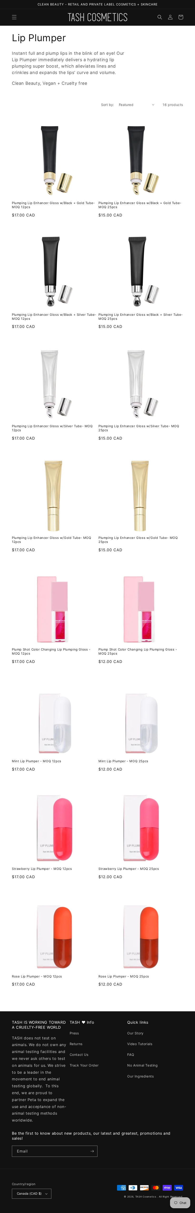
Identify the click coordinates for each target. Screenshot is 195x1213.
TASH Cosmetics (145, 1196)
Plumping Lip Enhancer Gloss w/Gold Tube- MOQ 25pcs (138, 540)
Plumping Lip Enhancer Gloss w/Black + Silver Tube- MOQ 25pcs (140, 317)
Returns (76, 1044)
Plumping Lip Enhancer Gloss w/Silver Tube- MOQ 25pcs (138, 428)
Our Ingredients (140, 1076)
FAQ (130, 1055)
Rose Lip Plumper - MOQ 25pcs (123, 976)
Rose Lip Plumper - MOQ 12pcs (37, 976)
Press (74, 1033)
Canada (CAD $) (29, 1193)
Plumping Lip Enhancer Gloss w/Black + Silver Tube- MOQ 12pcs (54, 317)
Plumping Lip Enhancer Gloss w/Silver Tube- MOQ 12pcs (52, 428)
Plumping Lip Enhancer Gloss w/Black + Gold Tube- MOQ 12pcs (53, 205)
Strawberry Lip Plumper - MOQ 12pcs (42, 869)
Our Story (135, 1033)
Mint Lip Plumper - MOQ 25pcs (123, 761)
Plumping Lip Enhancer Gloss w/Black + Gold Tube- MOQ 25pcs (139, 205)
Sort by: (107, 105)
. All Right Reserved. (170, 1196)
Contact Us (79, 1055)
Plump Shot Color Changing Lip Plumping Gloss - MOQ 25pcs (137, 651)
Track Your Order (84, 1065)
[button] (14, 17)
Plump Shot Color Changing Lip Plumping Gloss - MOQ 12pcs (51, 651)
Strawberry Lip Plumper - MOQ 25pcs (128, 869)
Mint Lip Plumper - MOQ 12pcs (36, 761)
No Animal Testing (142, 1065)
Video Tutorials (139, 1044)
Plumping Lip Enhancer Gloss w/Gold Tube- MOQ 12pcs (51, 540)
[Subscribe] (92, 1151)
